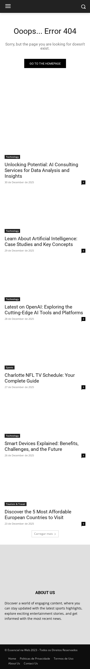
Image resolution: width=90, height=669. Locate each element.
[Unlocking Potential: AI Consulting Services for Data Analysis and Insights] (45, 139)
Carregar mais (43, 534)
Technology (12, 156)
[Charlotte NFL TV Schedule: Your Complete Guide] (45, 349)
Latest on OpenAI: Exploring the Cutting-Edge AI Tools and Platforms (44, 309)
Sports (9, 367)
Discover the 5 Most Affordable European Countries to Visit (38, 514)
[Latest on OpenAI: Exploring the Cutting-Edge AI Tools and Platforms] (45, 281)
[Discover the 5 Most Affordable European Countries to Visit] (45, 486)
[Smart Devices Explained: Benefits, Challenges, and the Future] (45, 417)
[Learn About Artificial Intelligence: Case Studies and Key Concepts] (45, 213)
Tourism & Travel (15, 504)
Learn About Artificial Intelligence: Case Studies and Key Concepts (41, 241)
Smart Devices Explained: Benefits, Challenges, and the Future (41, 446)
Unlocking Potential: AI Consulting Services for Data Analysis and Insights (41, 170)
